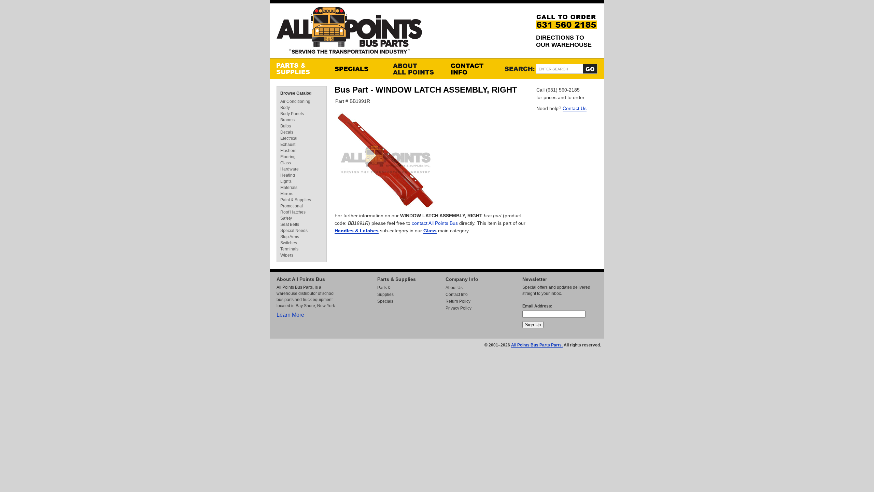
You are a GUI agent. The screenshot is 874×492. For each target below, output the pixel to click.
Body (285, 107)
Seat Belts (289, 224)
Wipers (286, 255)
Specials (357, 68)
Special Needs (294, 230)
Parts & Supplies (299, 68)
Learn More (290, 315)
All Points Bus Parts (349, 32)
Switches (288, 243)
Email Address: (537, 306)
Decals (286, 132)
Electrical (288, 138)
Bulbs (285, 126)
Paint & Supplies (295, 199)
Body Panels (292, 113)
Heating (287, 175)
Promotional (291, 206)
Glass (430, 230)
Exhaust (287, 144)
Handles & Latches (357, 230)
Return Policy (458, 301)
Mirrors (286, 193)
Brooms (287, 120)
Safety (286, 218)
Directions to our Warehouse (564, 41)
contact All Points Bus (435, 223)
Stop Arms (289, 236)
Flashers (288, 150)
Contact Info (473, 68)
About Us (454, 287)
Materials (288, 187)
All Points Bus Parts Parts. (537, 345)
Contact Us (575, 108)
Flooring (288, 156)
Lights (286, 181)
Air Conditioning (295, 101)
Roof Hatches (293, 212)
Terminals (289, 249)
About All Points (415, 68)
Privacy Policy (458, 308)
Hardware (289, 169)
